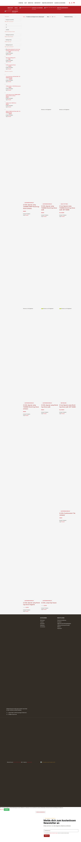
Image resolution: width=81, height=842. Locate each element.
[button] (70, 3)
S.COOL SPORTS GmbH (17, 762)
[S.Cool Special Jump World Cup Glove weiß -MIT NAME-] (67, 263)
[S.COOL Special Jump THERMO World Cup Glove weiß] (49, 64)
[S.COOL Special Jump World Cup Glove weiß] (49, 263)
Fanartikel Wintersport (47, 2)
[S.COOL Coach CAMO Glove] (11, 101)
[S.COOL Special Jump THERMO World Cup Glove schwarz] (31, 263)
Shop (25, 2)
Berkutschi (30, 2)
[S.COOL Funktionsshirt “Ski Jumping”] (67, 462)
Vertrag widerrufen (40, 812)
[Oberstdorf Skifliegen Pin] (11, 56)
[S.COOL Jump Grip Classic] (11, 63)
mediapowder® (29, 762)
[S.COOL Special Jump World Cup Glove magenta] (31, 462)
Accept (6, 809)
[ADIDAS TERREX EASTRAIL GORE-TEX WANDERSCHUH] (13, 109)
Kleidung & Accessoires (59, 2)
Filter (7, 29)
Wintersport (37, 2)
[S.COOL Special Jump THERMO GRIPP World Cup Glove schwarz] (13, 92)
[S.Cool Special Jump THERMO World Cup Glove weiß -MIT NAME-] (67, 64)
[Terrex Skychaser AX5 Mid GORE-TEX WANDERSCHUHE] (13, 74)
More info (2, 809)
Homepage (20, 2)
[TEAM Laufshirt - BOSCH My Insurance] (13, 84)
